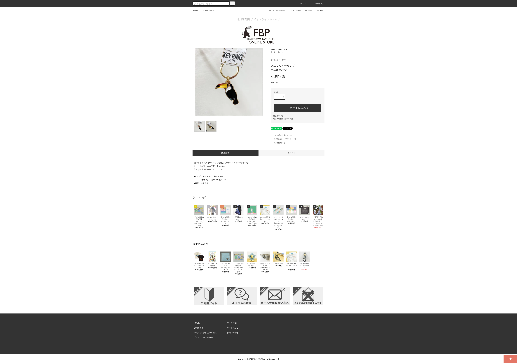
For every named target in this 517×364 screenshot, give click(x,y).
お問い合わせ (232, 333)
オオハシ (281, 52)
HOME (195, 10)
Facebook (308, 10)
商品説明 (225, 153)
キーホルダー (282, 50)
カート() (319, 4)
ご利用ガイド (199, 328)
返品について (278, 116)
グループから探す (209, 10)
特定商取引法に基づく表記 (283, 119)
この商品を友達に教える (283, 135)
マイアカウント (233, 323)
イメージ (291, 153)
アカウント (303, 4)
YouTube (320, 10)
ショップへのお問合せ (277, 10)
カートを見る (232, 328)
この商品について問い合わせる (285, 139)
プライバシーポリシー (203, 337)
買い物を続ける (279, 143)
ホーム (273, 50)
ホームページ (296, 10)
